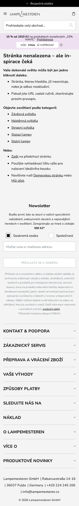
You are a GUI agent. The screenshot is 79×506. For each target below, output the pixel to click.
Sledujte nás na (22, 403)
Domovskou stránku (48, 175)
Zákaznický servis (24, 345)
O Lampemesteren (23, 432)
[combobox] (39, 25)
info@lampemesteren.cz (40, 491)
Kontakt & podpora (26, 331)
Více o (10, 446)
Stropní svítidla (22, 127)
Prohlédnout (45, 39)
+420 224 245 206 (61, 485)
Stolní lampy (20, 141)
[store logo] (27, 13)
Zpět (14, 156)
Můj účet (17, 180)
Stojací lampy (21, 134)
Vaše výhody (18, 374)
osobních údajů (51, 308)
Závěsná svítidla (23, 114)
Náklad (12, 417)
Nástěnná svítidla (24, 120)
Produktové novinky (27, 460)
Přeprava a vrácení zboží (33, 359)
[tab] (39, 331)
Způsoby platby (21, 388)
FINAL (37, 44)
